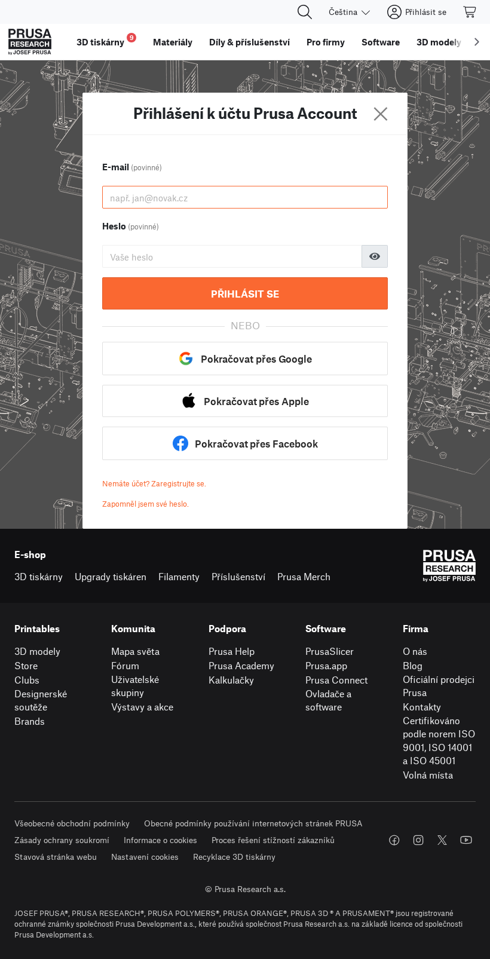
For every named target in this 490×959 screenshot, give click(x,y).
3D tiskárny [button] (105, 40)
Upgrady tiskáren (110, 576)
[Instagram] (418, 840)
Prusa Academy (241, 665)
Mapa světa (135, 651)
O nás (415, 651)
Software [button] (381, 41)
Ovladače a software (328, 700)
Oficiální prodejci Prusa (438, 685)
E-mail (132, 166)
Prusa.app (326, 665)
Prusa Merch (303, 576)
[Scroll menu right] (477, 42)
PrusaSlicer (329, 651)
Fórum (125, 665)
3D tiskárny (38, 576)
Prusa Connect (336, 679)
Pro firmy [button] (326, 41)
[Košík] (470, 12)
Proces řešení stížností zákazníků (273, 840)
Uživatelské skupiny (135, 685)
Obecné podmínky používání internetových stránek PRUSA (253, 823)
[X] (442, 840)
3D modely (37, 651)
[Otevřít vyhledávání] (305, 12)
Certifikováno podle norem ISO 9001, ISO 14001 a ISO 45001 (439, 741)
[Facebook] (394, 840)
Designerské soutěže (40, 700)
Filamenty (179, 576)
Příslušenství (238, 576)
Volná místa (428, 774)
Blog (412, 665)
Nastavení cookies (145, 856)
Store (26, 665)
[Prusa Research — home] (30, 42)
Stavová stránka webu (55, 856)
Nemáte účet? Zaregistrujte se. (154, 483)
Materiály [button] (172, 41)
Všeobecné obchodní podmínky (72, 823)
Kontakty (422, 706)
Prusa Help (232, 651)
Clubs (26, 679)
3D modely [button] (438, 41)
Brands (29, 721)
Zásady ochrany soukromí (61, 840)
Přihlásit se (245, 293)
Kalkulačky (231, 679)
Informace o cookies (160, 840)
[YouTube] (466, 840)
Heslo (130, 225)
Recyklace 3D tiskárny (234, 856)
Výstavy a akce (142, 706)
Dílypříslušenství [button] (249, 41)
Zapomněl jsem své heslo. (145, 503)
